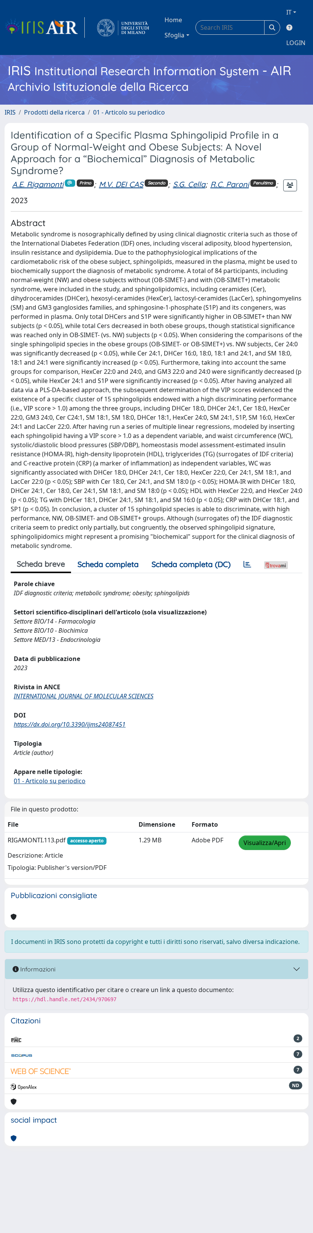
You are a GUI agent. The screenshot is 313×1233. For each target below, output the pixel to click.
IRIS (10, 112)
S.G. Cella (189, 184)
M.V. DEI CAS (121, 184)
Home (173, 20)
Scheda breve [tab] (41, 564)
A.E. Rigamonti (37, 184)
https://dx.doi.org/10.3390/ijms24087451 (70, 724)
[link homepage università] (123, 27)
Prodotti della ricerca (54, 112)
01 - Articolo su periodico (129, 112)
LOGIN (295, 43)
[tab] (247, 564)
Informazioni (37, 969)
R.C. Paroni (229, 184)
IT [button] (289, 12)
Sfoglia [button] (174, 35)
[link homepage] (45, 27)
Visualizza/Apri (265, 843)
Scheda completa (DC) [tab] (191, 564)
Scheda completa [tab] (108, 564)
